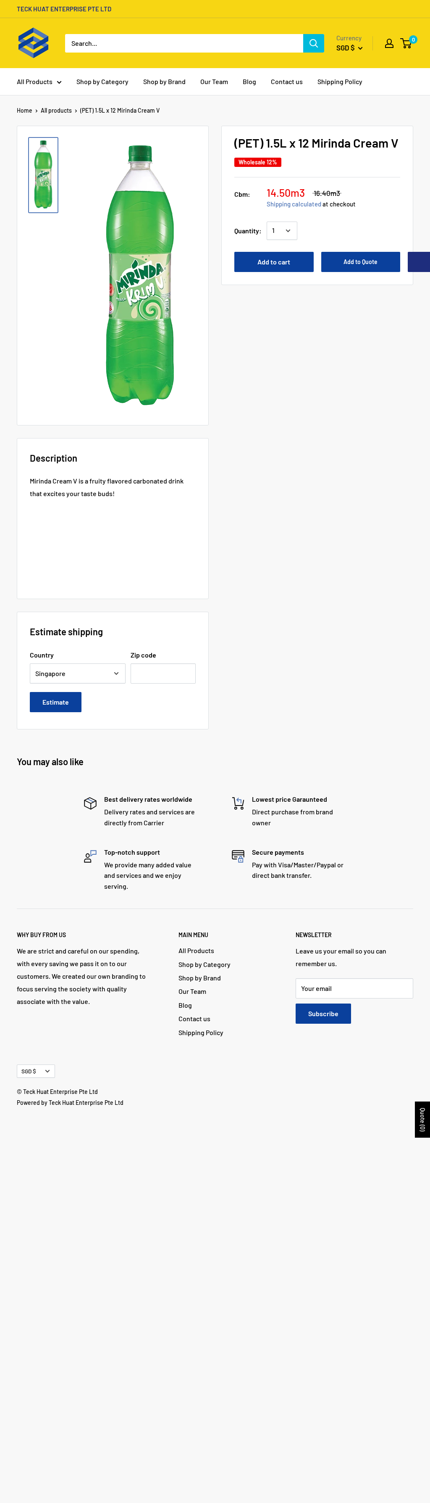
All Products (34, 81)
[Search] (313, 43)
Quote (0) (422, 1119)
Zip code (143, 655)
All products (56, 110)
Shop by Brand (164, 81)
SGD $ (28, 1071)
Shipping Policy (339, 81)
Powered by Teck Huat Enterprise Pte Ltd (70, 1102)
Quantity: (248, 231)
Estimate (55, 702)
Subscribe (323, 1013)
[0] (406, 43)
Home (24, 110)
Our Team (214, 81)
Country (42, 655)
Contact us (287, 81)
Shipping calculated (294, 204)
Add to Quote (360, 261)
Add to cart (273, 262)
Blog (249, 81)
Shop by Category (102, 81)
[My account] (389, 43)
